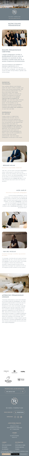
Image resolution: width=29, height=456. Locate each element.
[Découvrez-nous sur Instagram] (18, 417)
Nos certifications (5, 449)
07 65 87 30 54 (20, 412)
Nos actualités (4, 447)
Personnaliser (24, 454)
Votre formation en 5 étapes (20, 445)
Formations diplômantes (19, 447)
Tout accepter (6, 454)
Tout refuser (16, 454)
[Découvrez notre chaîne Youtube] (21, 417)
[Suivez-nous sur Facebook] (15, 417)
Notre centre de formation (6, 445)
